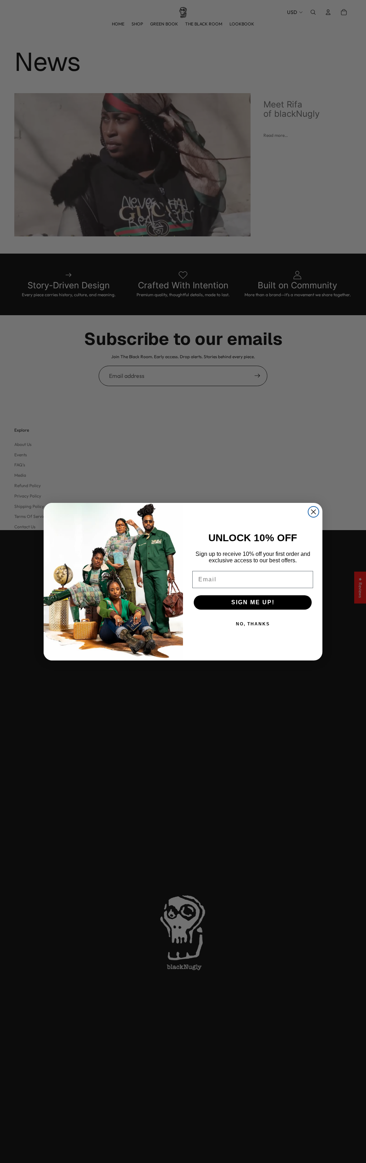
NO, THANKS (253, 623)
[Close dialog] (313, 511)
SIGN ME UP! (252, 602)
